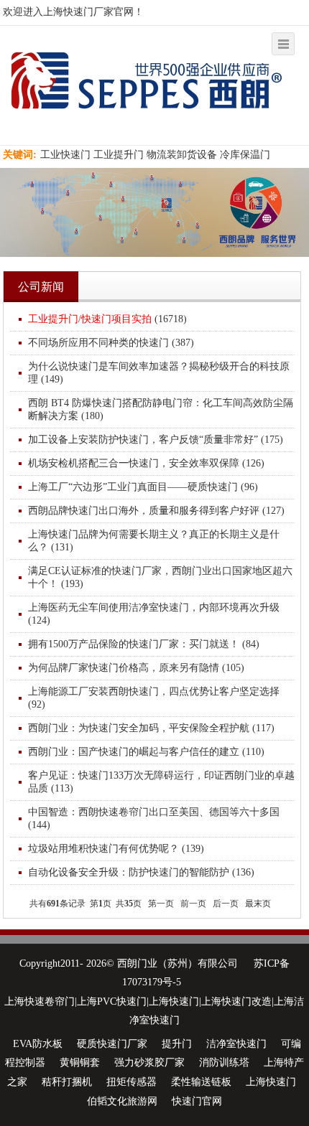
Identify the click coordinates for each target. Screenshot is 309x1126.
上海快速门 (271, 1081)
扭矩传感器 (131, 1081)
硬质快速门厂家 (112, 1043)
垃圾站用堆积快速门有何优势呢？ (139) (116, 848)
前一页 (193, 904)
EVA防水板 (38, 1043)
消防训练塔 (224, 1062)
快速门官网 (197, 1101)
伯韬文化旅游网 (122, 1101)
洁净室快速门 (236, 1043)
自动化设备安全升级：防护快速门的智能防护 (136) (141, 872)
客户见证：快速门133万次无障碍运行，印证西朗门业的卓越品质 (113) (161, 782)
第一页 (161, 904)
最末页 (258, 904)
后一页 (226, 904)
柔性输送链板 (201, 1081)
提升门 (177, 1043)
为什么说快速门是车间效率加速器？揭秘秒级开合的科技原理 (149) (159, 373)
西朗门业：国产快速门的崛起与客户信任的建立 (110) (146, 751)
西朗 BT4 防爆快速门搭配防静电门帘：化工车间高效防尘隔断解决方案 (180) (160, 409)
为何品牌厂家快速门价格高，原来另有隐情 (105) (136, 667)
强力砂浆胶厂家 (149, 1062)
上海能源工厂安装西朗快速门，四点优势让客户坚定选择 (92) (154, 698)
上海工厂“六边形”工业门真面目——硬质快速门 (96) (143, 487)
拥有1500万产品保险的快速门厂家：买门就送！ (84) (143, 644)
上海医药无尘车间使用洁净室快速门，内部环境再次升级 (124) (154, 614)
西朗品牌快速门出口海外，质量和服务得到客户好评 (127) (156, 510)
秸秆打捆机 (67, 1081)
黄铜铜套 (80, 1062)
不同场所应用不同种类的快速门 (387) (111, 342)
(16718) (107, 319)
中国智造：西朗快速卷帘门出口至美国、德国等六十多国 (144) (154, 818)
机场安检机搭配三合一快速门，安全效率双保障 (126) (146, 463)
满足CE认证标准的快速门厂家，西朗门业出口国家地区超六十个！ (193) (160, 577)
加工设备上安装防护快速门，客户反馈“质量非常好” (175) (155, 439)
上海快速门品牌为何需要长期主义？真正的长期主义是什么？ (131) (154, 541)
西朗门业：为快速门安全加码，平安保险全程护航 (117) (151, 728)
